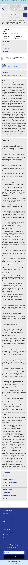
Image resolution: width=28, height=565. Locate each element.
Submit (14, 556)
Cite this (7, 48)
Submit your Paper (10, 2)
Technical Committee (8, 476)
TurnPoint (17, 563)
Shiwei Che (4, 66)
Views (4, 31)
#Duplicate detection (6, 75)
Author (4, 65)
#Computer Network (13, 74)
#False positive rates (16, 75)
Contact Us (6, 537)
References (5, 140)
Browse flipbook (8, 45)
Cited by (5, 33)
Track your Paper (18, 2)
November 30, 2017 (18, 36)
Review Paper (6, 492)
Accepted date (6, 38)
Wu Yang (10, 66)
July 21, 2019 (16, 38)
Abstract (4, 81)
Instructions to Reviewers (9, 495)
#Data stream (21, 74)
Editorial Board (6, 472)
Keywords (5, 72)
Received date (6, 36)
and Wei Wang (15, 66)
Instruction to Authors (8, 479)
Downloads (6, 29)
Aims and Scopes (7, 510)
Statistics (5, 499)
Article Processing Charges (10, 482)
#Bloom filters (5, 74)
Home (4, 20)
